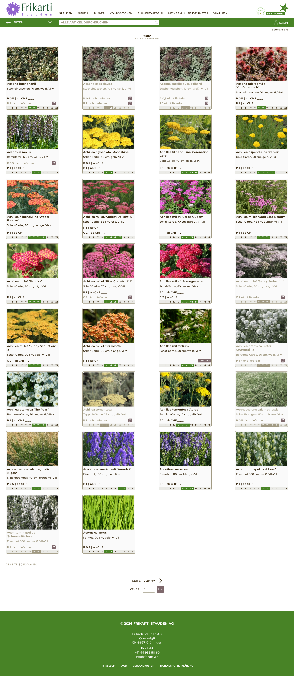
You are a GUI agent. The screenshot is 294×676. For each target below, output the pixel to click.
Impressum (108, 665)
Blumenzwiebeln (150, 13)
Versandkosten (143, 665)
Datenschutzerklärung (176, 665)
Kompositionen (121, 13)
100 (29, 564)
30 (20, 564)
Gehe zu (135, 589)
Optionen (204, 360)
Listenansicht (280, 29)
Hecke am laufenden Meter (188, 13)
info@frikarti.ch (147, 657)
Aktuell (83, 13)
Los (160, 589)
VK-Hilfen (220, 13)
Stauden (65, 13)
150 (35, 564)
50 (25, 564)
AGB (124, 665)
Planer (99, 13)
